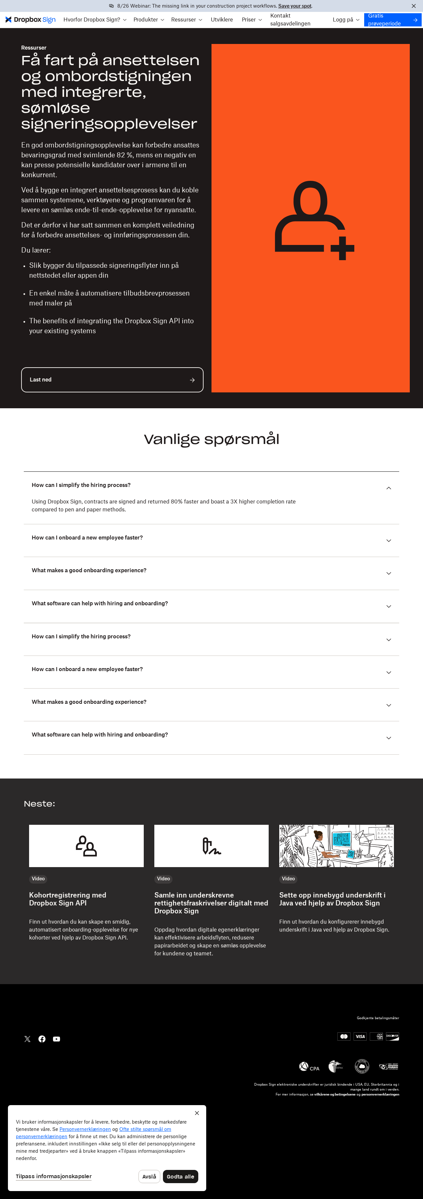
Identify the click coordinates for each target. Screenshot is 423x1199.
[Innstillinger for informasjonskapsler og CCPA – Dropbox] (107, 1148)
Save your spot (294, 6)
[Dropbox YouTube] (56, 1038)
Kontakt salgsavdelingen (290, 19)
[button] (95, 20)
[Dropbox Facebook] (42, 1038)
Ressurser (34, 48)
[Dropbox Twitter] (27, 1038)
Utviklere (222, 19)
